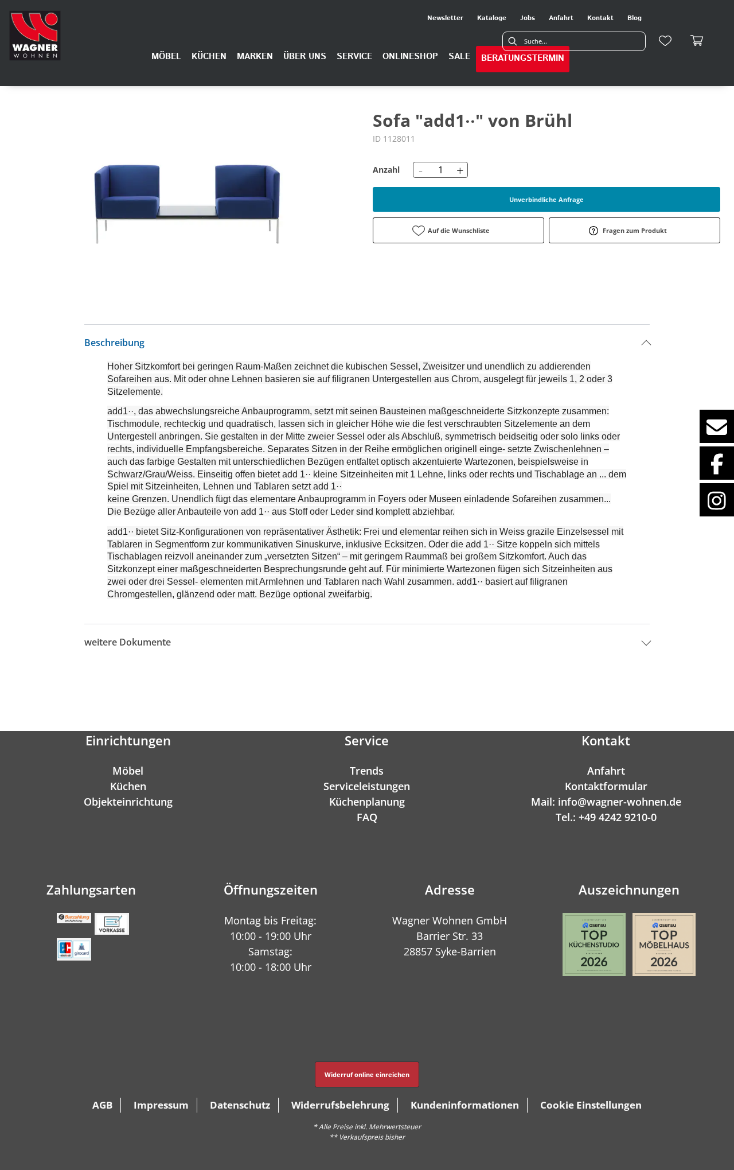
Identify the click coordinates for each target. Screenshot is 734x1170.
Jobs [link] (527, 18)
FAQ (367, 817)
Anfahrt (606, 771)
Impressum (161, 1104)
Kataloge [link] (491, 18)
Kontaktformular (606, 786)
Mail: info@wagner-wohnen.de (606, 801)
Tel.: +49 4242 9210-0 (606, 817)
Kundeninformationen (465, 1104)
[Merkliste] (665, 41)
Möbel (127, 771)
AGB (102, 1104)
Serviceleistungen (366, 786)
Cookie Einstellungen (591, 1104)
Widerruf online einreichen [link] (367, 1074)
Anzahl (386, 169)
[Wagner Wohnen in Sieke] (35, 35)
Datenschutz (240, 1104)
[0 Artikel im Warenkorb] (697, 41)
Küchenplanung (367, 801)
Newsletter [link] (445, 18)
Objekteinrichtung (128, 801)
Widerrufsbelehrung (340, 1104)
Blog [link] (634, 18)
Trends (367, 771)
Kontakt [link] (600, 18)
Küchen (128, 786)
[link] (166, 56)
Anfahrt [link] (561, 18)
